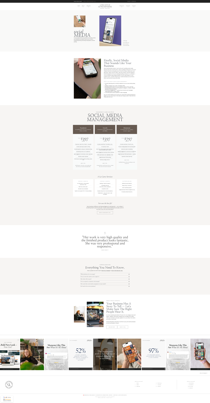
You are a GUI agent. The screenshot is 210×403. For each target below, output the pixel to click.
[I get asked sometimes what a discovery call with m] (32, 357)
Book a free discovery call (90, 1)
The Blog (158, 387)
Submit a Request (131, 1)
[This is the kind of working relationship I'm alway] (178, 357)
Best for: (105, 163)
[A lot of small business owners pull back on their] (105, 357)
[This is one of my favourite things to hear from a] (56, 357)
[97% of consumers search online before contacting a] (153, 357)
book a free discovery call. (117, 273)
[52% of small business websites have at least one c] (81, 357)
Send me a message (106, 273)
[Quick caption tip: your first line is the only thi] (129, 357)
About (137, 387)
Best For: (83, 163)
